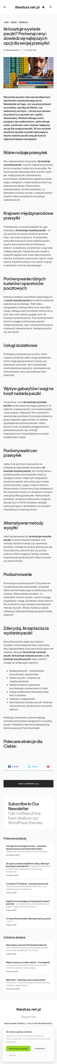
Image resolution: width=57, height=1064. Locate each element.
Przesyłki (23, 22)
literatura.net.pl (27, 7)
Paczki (14, 22)
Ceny (6, 22)
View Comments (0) (28, 784)
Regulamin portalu (15, 1023)
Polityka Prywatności (39, 1023)
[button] (5, 7)
